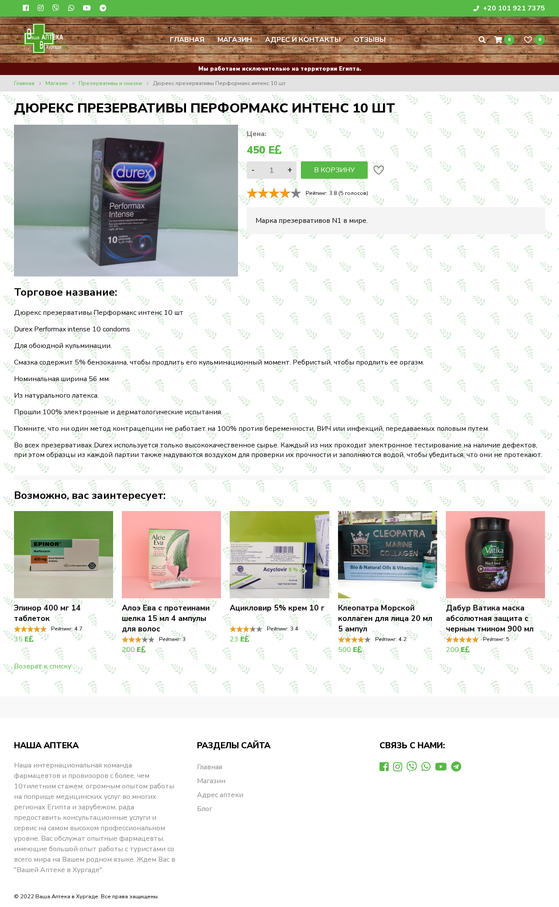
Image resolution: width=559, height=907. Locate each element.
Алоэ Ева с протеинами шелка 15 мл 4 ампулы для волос (166, 618)
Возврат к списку (42, 666)
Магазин (234, 39)
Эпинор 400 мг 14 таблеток (47, 613)
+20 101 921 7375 (513, 8)
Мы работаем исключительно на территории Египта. (279, 69)
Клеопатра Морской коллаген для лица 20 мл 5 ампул (385, 618)
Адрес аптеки (220, 795)
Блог (204, 809)
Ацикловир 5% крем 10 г (277, 608)
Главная (187, 39)
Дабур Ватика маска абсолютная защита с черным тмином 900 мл (490, 618)
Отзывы (370, 39)
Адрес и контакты (303, 39)
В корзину (334, 170)
